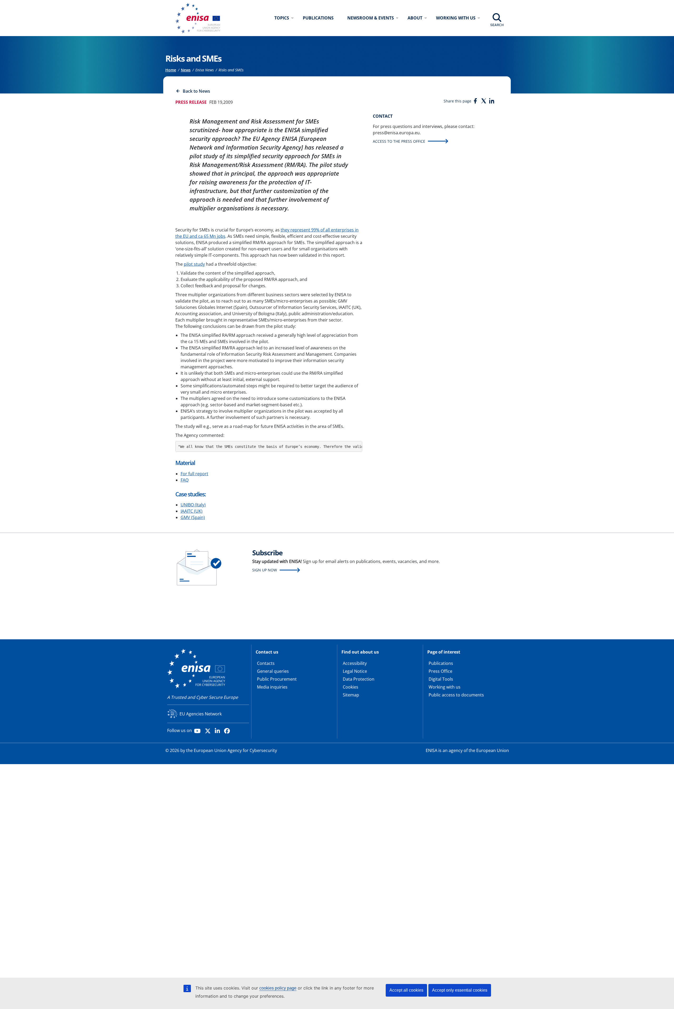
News (186, 69)
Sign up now (264, 569)
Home (170, 69)
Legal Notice (355, 671)
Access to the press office (399, 141)
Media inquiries (272, 687)
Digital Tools (441, 679)
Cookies (350, 687)
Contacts (266, 663)
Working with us (444, 687)
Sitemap (351, 695)
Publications (318, 18)
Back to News (196, 91)
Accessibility (355, 663)
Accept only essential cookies (459, 990)
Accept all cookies (406, 990)
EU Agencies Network (201, 714)
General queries (273, 671)
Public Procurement (277, 679)
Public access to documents (456, 695)
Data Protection (358, 679)
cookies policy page (277, 988)
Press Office (440, 671)
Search (497, 24)
